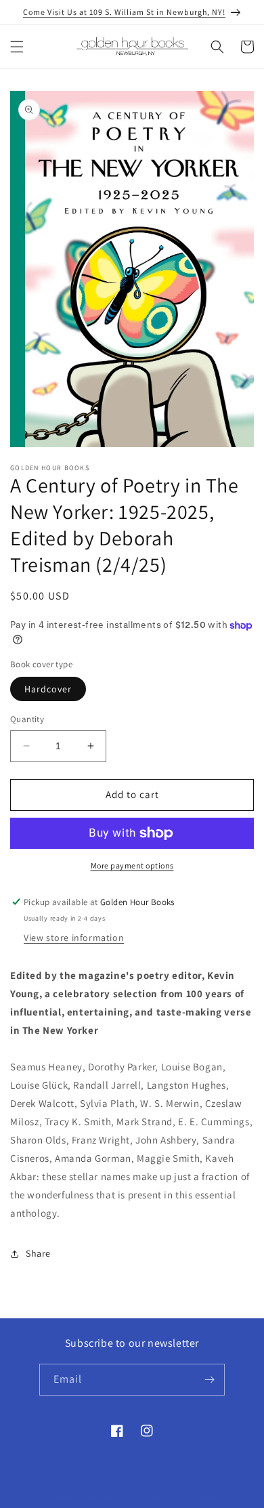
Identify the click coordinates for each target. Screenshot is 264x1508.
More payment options (132, 865)
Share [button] (38, 1253)
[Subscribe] (209, 1380)
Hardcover (48, 689)
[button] (17, 47)
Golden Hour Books (110, 1496)
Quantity (27, 719)
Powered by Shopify (180, 1496)
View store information (74, 937)
